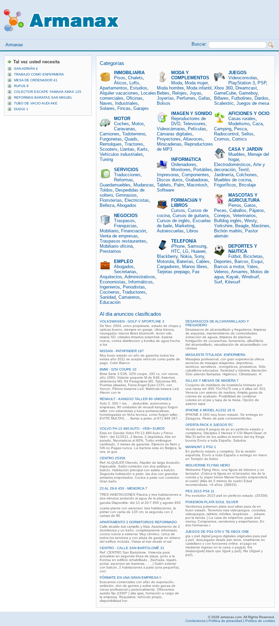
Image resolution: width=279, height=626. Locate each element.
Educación (110, 302)
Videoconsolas (242, 77)
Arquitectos (111, 276)
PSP (262, 82)
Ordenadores (183, 164)
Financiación (133, 230)
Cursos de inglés (173, 220)
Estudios (138, 87)
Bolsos (163, 103)
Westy (250, 220)
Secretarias (125, 271)
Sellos (247, 133)
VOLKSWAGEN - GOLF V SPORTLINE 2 (132, 321)
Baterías (185, 261)
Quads (131, 139)
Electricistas (137, 200)
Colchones (246, 174)
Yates (252, 266)
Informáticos (140, 281)
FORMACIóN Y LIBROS (186, 203)
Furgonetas (111, 139)
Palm (179, 184)
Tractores (134, 144)
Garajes (141, 108)
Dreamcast (246, 87)
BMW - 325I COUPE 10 (118, 369)
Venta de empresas (119, 235)
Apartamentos (113, 87)
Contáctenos (195, 621)
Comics (239, 139)
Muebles (236, 154)
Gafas (204, 98)
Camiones (109, 133)
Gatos (250, 205)
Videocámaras (171, 128)
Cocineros (109, 292)
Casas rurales (242, 118)
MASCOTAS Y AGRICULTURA (244, 198)
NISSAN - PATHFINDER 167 (122, 351)
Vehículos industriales (121, 154)
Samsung (196, 246)
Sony (199, 256)
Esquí (257, 261)
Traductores (134, 292)
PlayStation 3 (241, 82)
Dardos (261, 98)
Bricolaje (247, 184)
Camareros (129, 297)
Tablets (164, 184)
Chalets (135, 77)
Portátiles (202, 169)
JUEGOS (237, 72)
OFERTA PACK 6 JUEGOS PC (209, 425)
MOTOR (122, 118)
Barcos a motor (229, 266)
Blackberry (167, 256)
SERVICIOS (126, 169)
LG (185, 251)
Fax (196, 271)
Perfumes (186, 98)
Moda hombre (170, 87)
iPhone (178, 246)
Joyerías (165, 98)
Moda (176, 82)
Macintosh (197, 184)
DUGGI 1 (21, 109)
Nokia (186, 256)
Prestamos (110, 251)
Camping (222, 128)
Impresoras (168, 174)
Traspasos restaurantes (123, 241)
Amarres (239, 271)
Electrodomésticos (232, 164)
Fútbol (234, 256)
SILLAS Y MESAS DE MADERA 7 (212, 380)
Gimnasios (126, 195)
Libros (192, 230)
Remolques (111, 144)
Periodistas (134, 287)
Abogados (126, 205)
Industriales (126, 103)
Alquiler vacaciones (119, 93)
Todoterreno (133, 133)
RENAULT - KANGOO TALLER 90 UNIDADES (135, 399)
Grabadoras (196, 179)
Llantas (127, 149)
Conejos (222, 215)
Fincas (124, 108)
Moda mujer (196, 82)
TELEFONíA (183, 241)
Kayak (232, 276)
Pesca (240, 128)
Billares (221, 98)
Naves (106, 103)
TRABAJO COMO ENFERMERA (39, 74)
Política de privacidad (225, 621)
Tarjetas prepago (173, 271)
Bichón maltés (228, 230)
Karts (142, 149)
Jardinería (223, 174)
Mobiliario (109, 230)
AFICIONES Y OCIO (248, 113)
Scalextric (224, 103)
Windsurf (250, 276)
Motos (138, 123)
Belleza (107, 205)
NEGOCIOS (126, 215)
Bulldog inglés (228, 220)
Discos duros (170, 179)
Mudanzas (143, 184)
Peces (220, 210)
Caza (257, 123)
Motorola (165, 261)
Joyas (195, 93)
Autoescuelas (170, 230)
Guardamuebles (115, 184)
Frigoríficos (225, 184)
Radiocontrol (226, 133)
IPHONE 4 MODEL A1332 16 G (210, 410)
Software (165, 190)
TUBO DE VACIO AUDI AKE (36, 103)
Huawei (198, 251)
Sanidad (108, 297)
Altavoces (193, 139)
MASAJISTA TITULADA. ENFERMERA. (215, 355)
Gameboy (248, 93)
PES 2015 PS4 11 (199, 491)
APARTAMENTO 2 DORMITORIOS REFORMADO (138, 522)
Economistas (113, 281)
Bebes (163, 93)
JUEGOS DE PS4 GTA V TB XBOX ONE (217, 531)
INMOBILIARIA (129, 72)
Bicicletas (253, 256)
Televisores (194, 123)
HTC (175, 251)
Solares (107, 108)
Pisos (119, 77)
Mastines (260, 225)
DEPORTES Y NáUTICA (242, 249)
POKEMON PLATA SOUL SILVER (211, 502)
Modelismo (239, 123)
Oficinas (134, 98)
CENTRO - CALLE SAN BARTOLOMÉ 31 (132, 548)
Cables (203, 261)
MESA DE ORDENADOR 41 (36, 80)
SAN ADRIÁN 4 (26, 68)
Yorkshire (223, 225)
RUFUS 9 (21, 86)
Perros (234, 205)
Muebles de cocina (232, 179)
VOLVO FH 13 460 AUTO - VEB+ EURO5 (132, 428)
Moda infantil (199, 87)
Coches (121, 123)
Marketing (184, 225)
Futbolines (241, 98)
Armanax (14, 44)
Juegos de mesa (252, 103)
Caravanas (124, 128)
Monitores (181, 169)
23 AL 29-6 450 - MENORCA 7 (123, 488)
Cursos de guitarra (191, 215)
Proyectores (169, 139)
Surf (218, 281)
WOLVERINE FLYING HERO (207, 465)
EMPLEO (123, 261)
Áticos (120, 82)
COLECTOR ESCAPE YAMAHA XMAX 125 (47, 92)
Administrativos (140, 276)
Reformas (123, 179)
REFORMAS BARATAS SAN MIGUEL (43, 97)
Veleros (221, 271)
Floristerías (111, 200)
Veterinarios (244, 215)
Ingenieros (110, 287)
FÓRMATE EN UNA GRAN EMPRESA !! (130, 577)
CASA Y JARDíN (245, 149)
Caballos (237, 210)
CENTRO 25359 (112, 458)
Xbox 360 (223, 87)
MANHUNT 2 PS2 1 (200, 447)
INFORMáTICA (186, 159)
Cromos (221, 139)
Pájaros (256, 210)
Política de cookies (260, 621)
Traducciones (127, 174)
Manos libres (194, 266)
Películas (197, 128)
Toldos (106, 190)
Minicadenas (169, 144)
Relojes (179, 93)
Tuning (106, 159)
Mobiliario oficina (116, 246)
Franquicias (125, 225)
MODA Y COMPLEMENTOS (190, 75)
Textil (243, 169)
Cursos (178, 210)
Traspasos (124, 220)
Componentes (195, 174)
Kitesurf (232, 281)
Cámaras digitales (174, 133)
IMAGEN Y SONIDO (191, 113)
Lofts (134, 82)
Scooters (108, 149)
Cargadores (168, 266)
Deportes (223, 261)
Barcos (241, 261)
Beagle (242, 225)
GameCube (225, 93)
